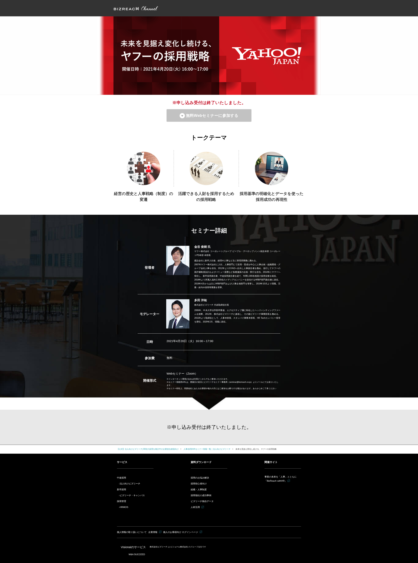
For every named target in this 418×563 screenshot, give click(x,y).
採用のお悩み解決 (200, 477)
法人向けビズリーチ (130, 483)
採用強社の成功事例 (201, 495)
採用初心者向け (199, 483)
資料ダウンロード (201, 462)
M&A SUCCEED (137, 554)
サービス (122, 462)
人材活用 (195, 507)
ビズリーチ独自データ (202, 501)
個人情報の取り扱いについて (132, 532)
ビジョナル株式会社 (179, 547)
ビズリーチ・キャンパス (132, 495)
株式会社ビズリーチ (159, 547)
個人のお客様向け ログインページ (180, 532)
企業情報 (152, 532)
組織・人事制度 (199, 489)
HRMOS (124, 507)
